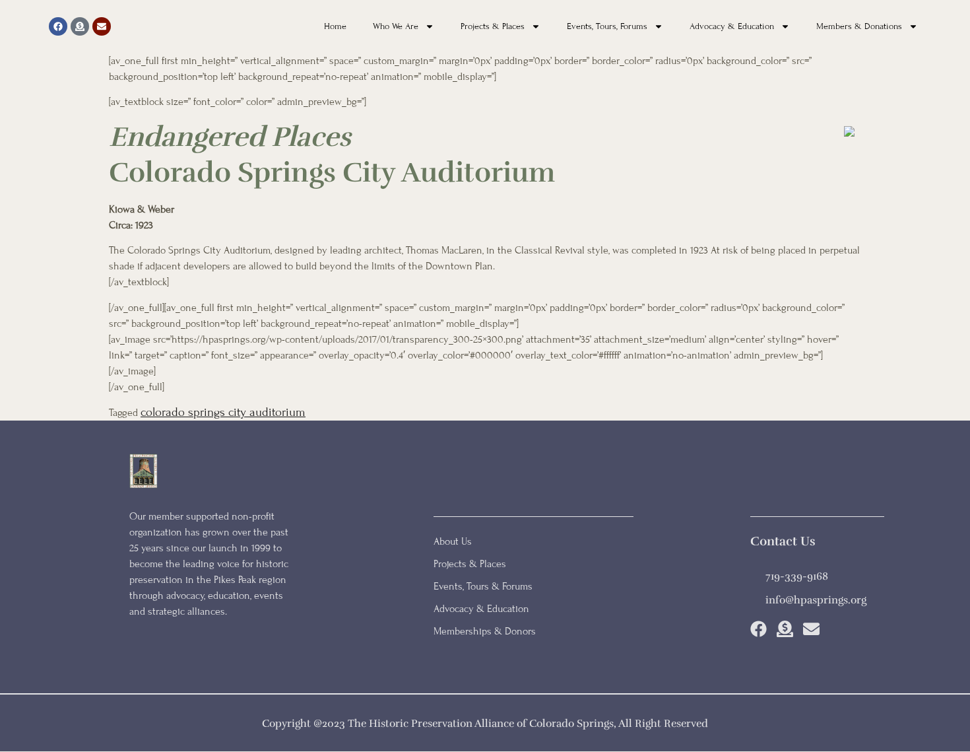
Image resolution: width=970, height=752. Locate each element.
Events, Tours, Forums (607, 26)
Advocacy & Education (732, 26)
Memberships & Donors (485, 631)
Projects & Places (493, 26)
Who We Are (395, 26)
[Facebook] (58, 26)
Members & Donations (859, 26)
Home (335, 26)
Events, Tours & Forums (483, 586)
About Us (453, 541)
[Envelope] (101, 26)
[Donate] (80, 26)
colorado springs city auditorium (223, 412)
